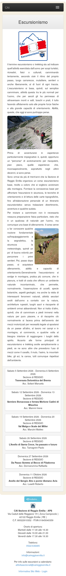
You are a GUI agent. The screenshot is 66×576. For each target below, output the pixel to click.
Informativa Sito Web (29, 571)
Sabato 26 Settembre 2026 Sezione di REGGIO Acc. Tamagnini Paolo (33, 442)
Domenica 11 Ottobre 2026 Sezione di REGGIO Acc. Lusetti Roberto (33, 479)
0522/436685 (33, 545)
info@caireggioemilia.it (33, 555)
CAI (7, 7)
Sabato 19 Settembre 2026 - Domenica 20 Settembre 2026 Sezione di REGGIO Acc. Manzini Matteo (33, 423)
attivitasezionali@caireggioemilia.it (33, 564)
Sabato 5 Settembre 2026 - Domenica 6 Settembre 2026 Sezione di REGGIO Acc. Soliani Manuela (33, 377)
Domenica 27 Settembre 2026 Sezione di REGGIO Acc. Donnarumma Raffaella (33, 461)
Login (44, 571)
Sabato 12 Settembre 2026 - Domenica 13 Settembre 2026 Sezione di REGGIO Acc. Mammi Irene (33, 400)
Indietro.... (34, 499)
